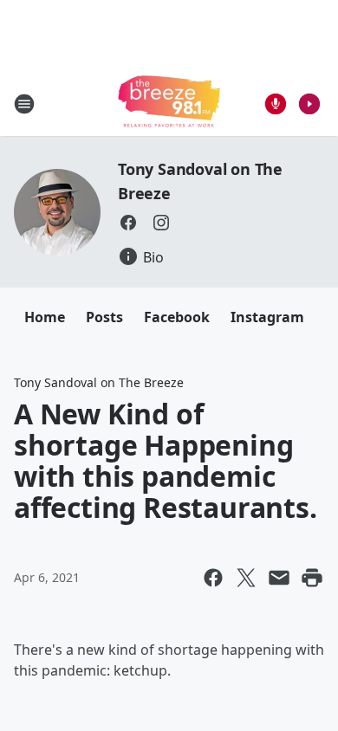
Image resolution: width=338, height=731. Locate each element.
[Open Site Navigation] (24, 104)
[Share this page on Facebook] (213, 578)
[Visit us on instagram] (161, 222)
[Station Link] (169, 103)
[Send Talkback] (275, 104)
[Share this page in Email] (279, 578)
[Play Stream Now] (309, 104)
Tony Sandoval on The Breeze (99, 382)
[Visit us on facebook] (128, 222)
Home (44, 317)
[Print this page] (312, 578)
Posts (104, 317)
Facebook (177, 317)
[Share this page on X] (246, 578)
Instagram (267, 317)
